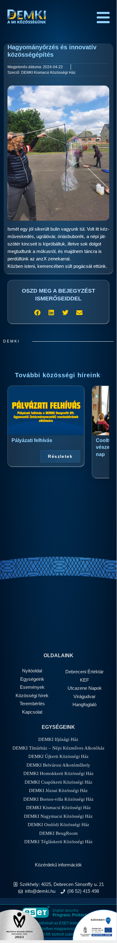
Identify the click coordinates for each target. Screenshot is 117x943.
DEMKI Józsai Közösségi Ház (58, 790)
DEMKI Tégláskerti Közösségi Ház (58, 841)
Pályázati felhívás (32, 440)
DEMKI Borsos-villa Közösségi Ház (58, 799)
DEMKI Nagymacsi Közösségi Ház (58, 816)
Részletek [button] (60, 456)
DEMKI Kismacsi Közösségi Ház (58, 807)
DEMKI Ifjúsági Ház (58, 739)
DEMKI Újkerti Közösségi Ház (58, 756)
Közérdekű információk (58, 864)
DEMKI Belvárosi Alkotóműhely (58, 765)
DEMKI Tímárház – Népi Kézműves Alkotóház (58, 748)
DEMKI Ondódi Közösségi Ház (58, 824)
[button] (37, 313)
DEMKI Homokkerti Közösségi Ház (58, 773)
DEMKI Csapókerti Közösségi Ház (58, 782)
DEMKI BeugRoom (58, 833)
